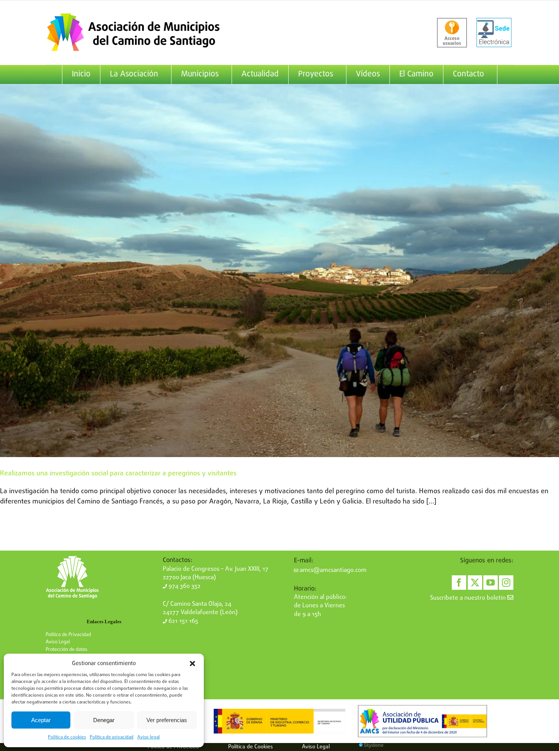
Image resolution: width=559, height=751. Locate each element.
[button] (192, 663)
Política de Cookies (250, 747)
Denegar (103, 720)
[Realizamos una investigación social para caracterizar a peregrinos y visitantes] (279, 270)
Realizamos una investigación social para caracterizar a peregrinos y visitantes (118, 473)
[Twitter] (475, 582)
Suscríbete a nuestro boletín (468, 598)
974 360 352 (183, 586)
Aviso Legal (58, 642)
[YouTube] (490, 582)
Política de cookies (67, 737)
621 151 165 (182, 621)
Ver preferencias (166, 720)
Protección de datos (66, 649)
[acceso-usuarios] (452, 33)
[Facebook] (459, 582)
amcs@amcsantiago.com (332, 570)
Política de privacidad (111, 737)
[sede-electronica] (493, 33)
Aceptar (41, 720)
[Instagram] (506, 582)
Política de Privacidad (68, 634)
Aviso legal (148, 737)
